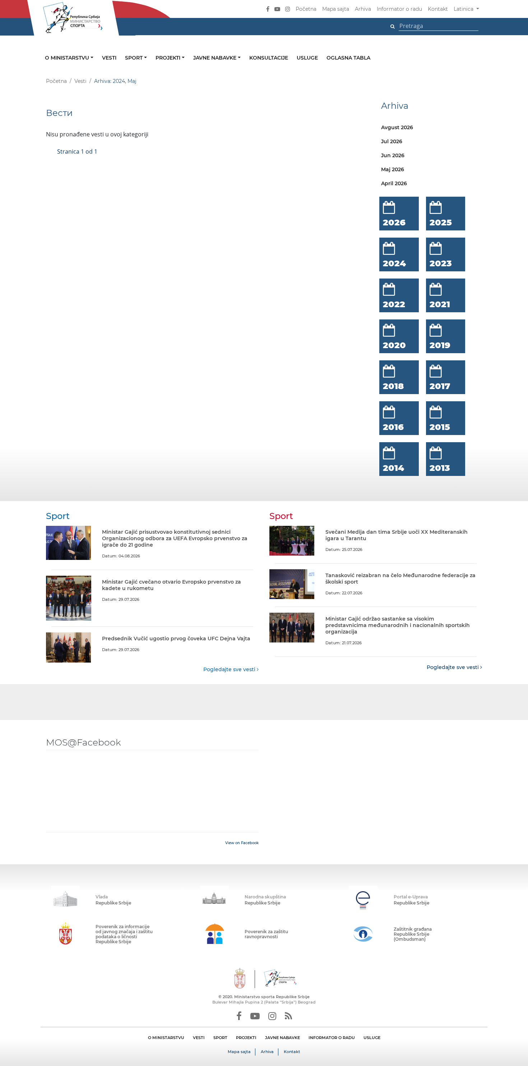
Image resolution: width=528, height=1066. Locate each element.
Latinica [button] (464, 9)
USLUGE (371, 1037)
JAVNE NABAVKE (282, 1037)
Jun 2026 (392, 155)
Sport (134, 58)
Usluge (307, 58)
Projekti (169, 58)
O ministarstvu (68, 58)
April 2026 (394, 183)
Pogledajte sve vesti (230, 669)
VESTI (199, 1037)
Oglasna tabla (348, 58)
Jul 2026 (391, 141)
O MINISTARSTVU (166, 1037)
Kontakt (438, 9)
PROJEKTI (246, 1037)
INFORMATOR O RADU (332, 1037)
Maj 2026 (392, 169)
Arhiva (363, 9)
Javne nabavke (215, 58)
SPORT (220, 1037)
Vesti (109, 58)
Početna (306, 9)
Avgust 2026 (397, 127)
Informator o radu (399, 9)
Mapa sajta (335, 9)
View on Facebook (242, 843)
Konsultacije (268, 58)
